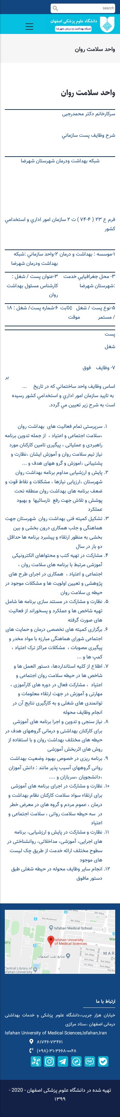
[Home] (80, 24)
